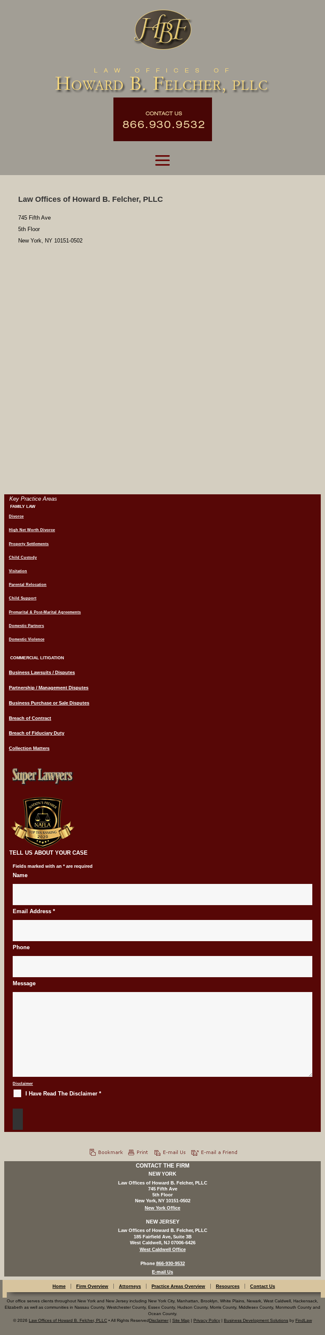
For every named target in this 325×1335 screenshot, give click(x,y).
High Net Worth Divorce (32, 530)
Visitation (18, 571)
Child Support (22, 598)
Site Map (181, 1320)
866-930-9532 (170, 1263)
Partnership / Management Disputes (48, 687)
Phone (21, 947)
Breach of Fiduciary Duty (36, 733)
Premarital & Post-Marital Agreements (45, 612)
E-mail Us (162, 1271)
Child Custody (23, 557)
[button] (162, 160)
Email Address (34, 911)
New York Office (162, 1207)
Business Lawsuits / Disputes (42, 672)
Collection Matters (29, 748)
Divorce (16, 516)
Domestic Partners (26, 626)
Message (24, 983)
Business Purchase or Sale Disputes (49, 702)
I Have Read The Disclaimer (63, 1093)
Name (20, 875)
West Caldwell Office (163, 1249)
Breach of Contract (30, 718)
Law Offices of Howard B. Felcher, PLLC (68, 1320)
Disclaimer (23, 1083)
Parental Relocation (28, 584)
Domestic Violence (26, 639)
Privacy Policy (206, 1320)
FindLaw (303, 1320)
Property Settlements (29, 544)
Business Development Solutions (256, 1320)
